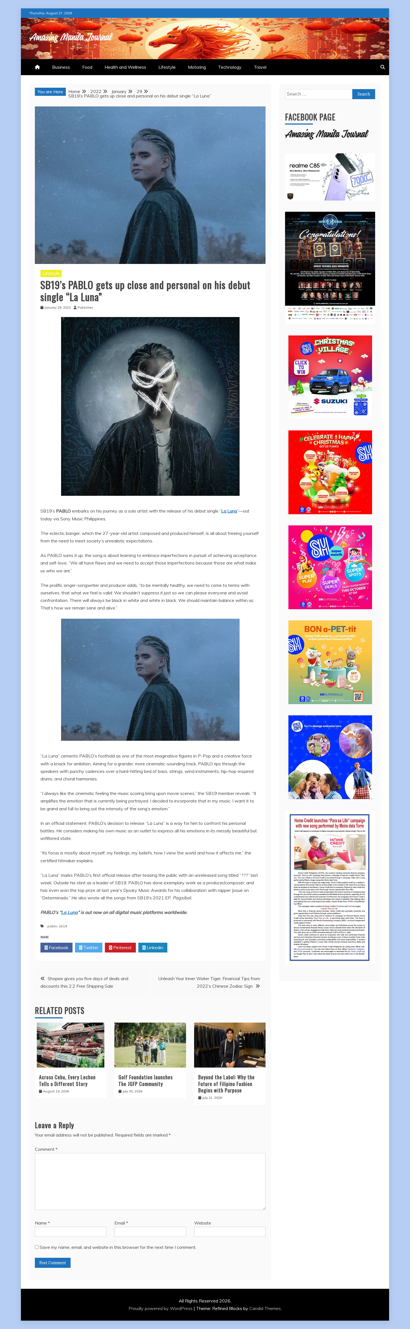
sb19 (63, 926)
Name (42, 1223)
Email (121, 1223)
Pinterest (122, 947)
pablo (52, 926)
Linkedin (154, 947)
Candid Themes (265, 1308)
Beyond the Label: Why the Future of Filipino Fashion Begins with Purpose (226, 1083)
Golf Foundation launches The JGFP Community (146, 1080)
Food (87, 67)
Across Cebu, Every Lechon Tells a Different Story (67, 1080)
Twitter (90, 947)
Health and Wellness (125, 67)
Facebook (58, 947)
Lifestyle (167, 67)
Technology (230, 67)
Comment (46, 1149)
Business (61, 67)
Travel (260, 67)
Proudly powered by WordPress (161, 1308)
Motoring (197, 67)
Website (202, 1223)
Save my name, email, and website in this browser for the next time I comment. (118, 1247)
